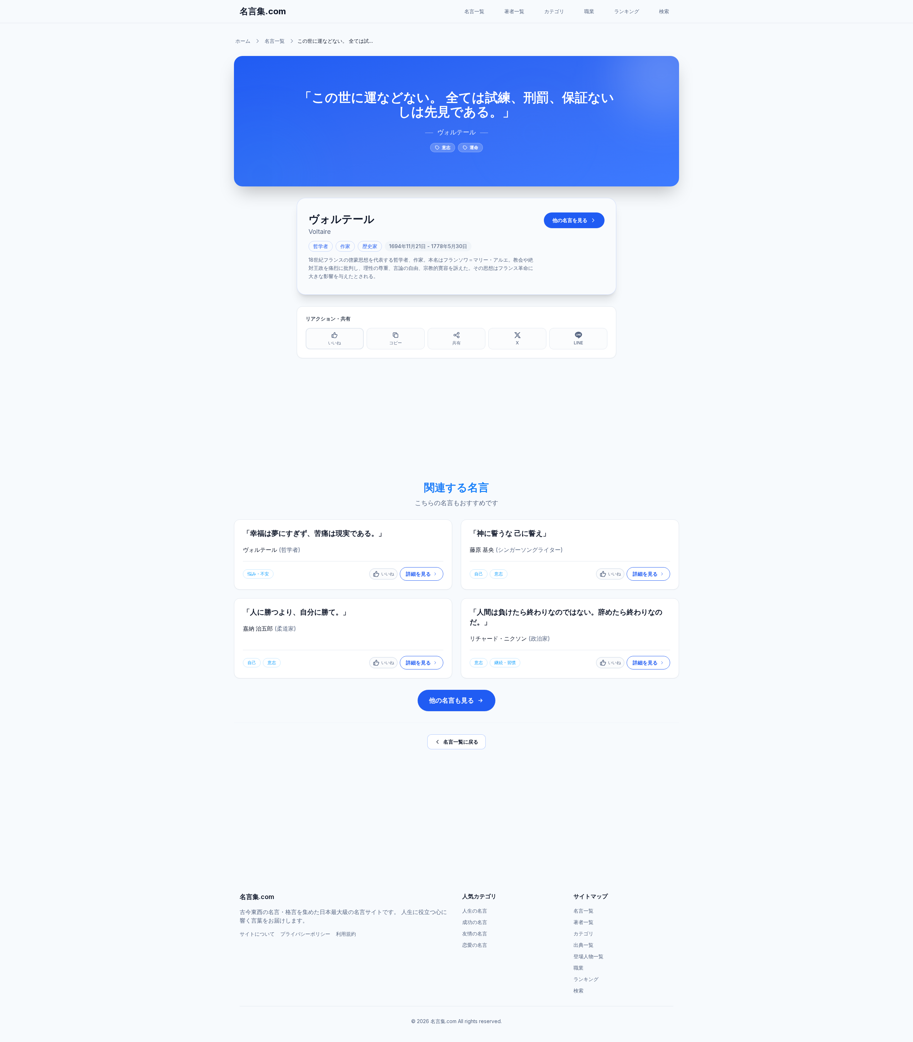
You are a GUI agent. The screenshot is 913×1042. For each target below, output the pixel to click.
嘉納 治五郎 (258, 628)
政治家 (539, 638)
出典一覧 (583, 945)
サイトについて (257, 934)
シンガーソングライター (529, 549)
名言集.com (263, 11)
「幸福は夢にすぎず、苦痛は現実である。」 (314, 533)
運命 (474, 147)
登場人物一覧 (588, 956)
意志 (446, 147)
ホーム (242, 41)
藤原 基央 (482, 549)
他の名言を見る (569, 220)
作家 (345, 246)
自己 (478, 573)
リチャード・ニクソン (498, 638)
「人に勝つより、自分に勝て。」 (296, 612)
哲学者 (320, 246)
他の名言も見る (451, 700)
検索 (664, 11)
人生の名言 (474, 911)
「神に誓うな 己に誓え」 (510, 533)
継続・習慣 (505, 662)
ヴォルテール (456, 132)
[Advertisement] (456, 419)
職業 (589, 11)
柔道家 (285, 628)
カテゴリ (554, 11)
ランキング (626, 11)
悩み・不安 (258, 573)
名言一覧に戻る (460, 742)
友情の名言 (474, 933)
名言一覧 (474, 11)
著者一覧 (514, 11)
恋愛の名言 (474, 945)
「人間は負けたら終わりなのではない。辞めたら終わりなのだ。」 (566, 617)
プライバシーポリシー (305, 934)
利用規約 (346, 934)
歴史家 (369, 246)
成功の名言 (474, 922)
